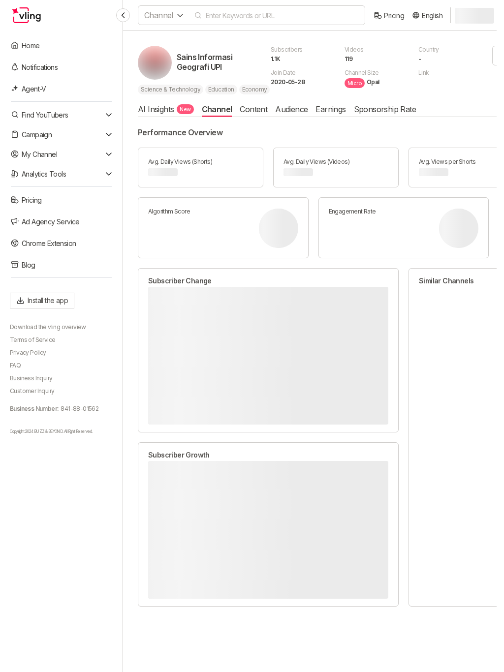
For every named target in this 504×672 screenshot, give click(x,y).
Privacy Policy (28, 352)
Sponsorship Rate (385, 109)
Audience (291, 109)
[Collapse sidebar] (123, 15)
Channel (217, 109)
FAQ (15, 365)
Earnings (330, 109)
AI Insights (164, 109)
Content (253, 109)
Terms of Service (32, 339)
